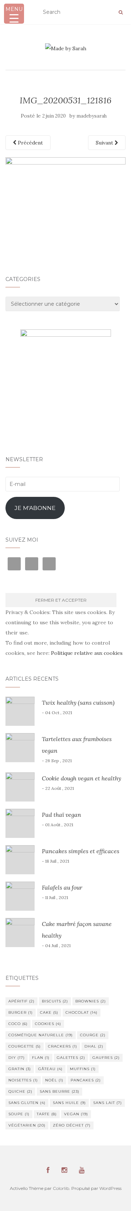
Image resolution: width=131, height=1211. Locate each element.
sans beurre (59, 1091)
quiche (20, 1091)
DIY (16, 1057)
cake (49, 1012)
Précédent (29, 142)
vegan (76, 1114)
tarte (47, 1114)
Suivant (105, 142)
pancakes (86, 1080)
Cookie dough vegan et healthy (81, 778)
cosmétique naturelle (40, 1035)
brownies (90, 1001)
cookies (48, 1023)
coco (18, 1023)
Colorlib (61, 1188)
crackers (62, 1046)
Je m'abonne (35, 507)
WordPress (110, 1188)
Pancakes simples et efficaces (80, 851)
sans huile (69, 1102)
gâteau (50, 1068)
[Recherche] (121, 12)
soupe (18, 1114)
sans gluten (26, 1102)
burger (20, 1012)
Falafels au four (62, 887)
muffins (83, 1068)
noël (54, 1080)
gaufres (106, 1057)
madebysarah (91, 116)
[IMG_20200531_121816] (65, 201)
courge (93, 1035)
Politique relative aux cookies (87, 653)
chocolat (82, 1012)
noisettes (23, 1080)
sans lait (107, 1102)
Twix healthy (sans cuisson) (78, 702)
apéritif (21, 1001)
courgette (24, 1046)
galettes (71, 1057)
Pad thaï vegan (61, 814)
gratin (19, 1068)
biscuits (55, 1001)
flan (40, 1057)
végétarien (26, 1125)
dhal (93, 1046)
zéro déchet (72, 1125)
